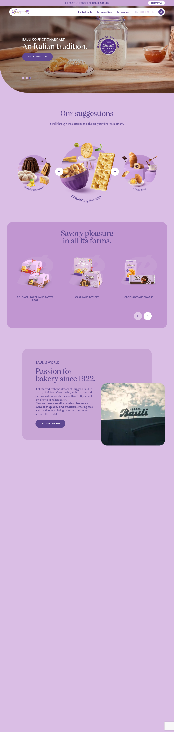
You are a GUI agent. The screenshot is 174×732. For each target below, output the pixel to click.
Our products (122, 12)
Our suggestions (104, 12)
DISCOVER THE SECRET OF (88, 2)
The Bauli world (85, 12)
